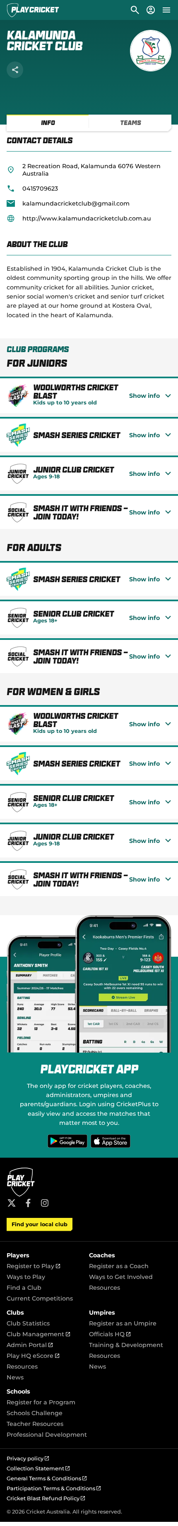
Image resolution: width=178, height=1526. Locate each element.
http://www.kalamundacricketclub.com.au (86, 218)
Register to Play (33, 1266)
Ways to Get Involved (121, 1277)
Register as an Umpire (122, 1323)
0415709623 (40, 188)
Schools (18, 1391)
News (15, 1377)
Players (18, 1255)
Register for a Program (41, 1402)
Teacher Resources (35, 1424)
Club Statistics (28, 1323)
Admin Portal (30, 1345)
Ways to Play (26, 1277)
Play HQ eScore (33, 1355)
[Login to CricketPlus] (150, 10)
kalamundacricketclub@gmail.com (76, 203)
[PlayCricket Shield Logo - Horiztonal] (33, 10)
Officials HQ (109, 1334)
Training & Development (126, 1345)
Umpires (102, 1312)
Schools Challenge (35, 1413)
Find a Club (24, 1287)
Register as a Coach (119, 1266)
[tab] (48, 123)
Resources (104, 1287)
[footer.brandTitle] (21, 1195)
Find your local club (39, 1224)
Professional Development (47, 1434)
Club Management (38, 1334)
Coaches (102, 1255)
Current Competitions (40, 1298)
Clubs (15, 1312)
